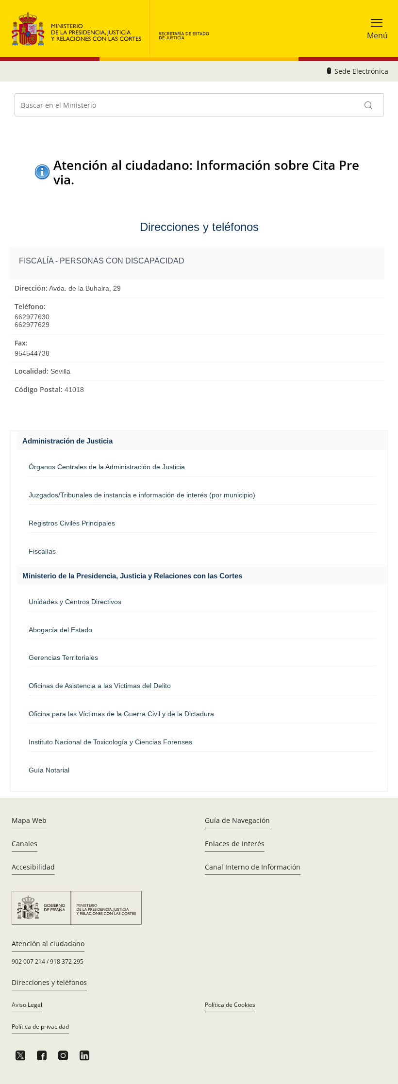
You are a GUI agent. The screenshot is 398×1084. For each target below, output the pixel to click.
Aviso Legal (27, 1005)
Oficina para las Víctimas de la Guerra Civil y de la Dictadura (121, 714)
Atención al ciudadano (48, 943)
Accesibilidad (33, 866)
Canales (24, 843)
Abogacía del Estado (60, 630)
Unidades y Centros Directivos (75, 602)
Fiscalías (42, 551)
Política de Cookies (230, 1005)
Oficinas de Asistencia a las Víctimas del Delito (100, 686)
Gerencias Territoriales (63, 657)
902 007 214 (28, 961)
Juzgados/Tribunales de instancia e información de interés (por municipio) (142, 495)
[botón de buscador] (369, 105)
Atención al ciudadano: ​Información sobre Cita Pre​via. (206, 172)
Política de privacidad (40, 1026)
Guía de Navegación (237, 820)
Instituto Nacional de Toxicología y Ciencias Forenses (110, 742)
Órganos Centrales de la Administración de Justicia (107, 467)
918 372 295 (66, 961)
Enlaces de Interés (235, 843)
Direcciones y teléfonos (49, 982)
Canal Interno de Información (252, 866)
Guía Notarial (49, 770)
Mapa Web (29, 820)
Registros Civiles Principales (72, 523)
